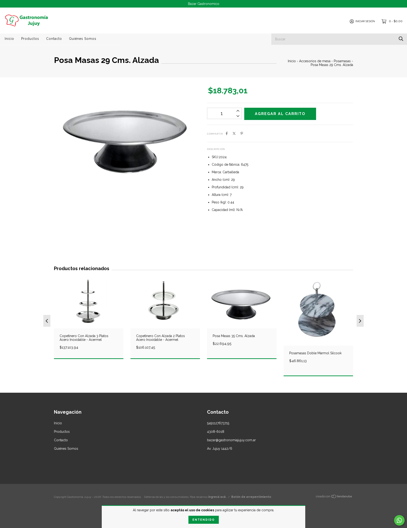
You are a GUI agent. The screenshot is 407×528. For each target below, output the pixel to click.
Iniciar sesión (365, 21)
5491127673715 (218, 423)
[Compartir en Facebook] (227, 133)
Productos (30, 39)
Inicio (9, 39)
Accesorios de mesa (314, 61)
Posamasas (342, 61)
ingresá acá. (217, 497)
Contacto (54, 39)
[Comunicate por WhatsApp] (399, 520)
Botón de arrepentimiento (251, 497)
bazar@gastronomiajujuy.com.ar (231, 440)
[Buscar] (401, 39)
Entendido (203, 519)
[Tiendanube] (334, 497)
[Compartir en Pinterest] (242, 133)
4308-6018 (215, 431)
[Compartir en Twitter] (234, 133)
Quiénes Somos (82, 39)
